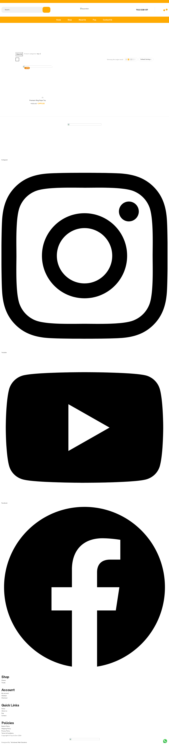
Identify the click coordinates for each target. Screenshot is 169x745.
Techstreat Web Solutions (19, 742)
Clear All (19, 54)
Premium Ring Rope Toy (37, 100)
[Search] (46, 10)
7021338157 (142, 9)
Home (82, 37)
